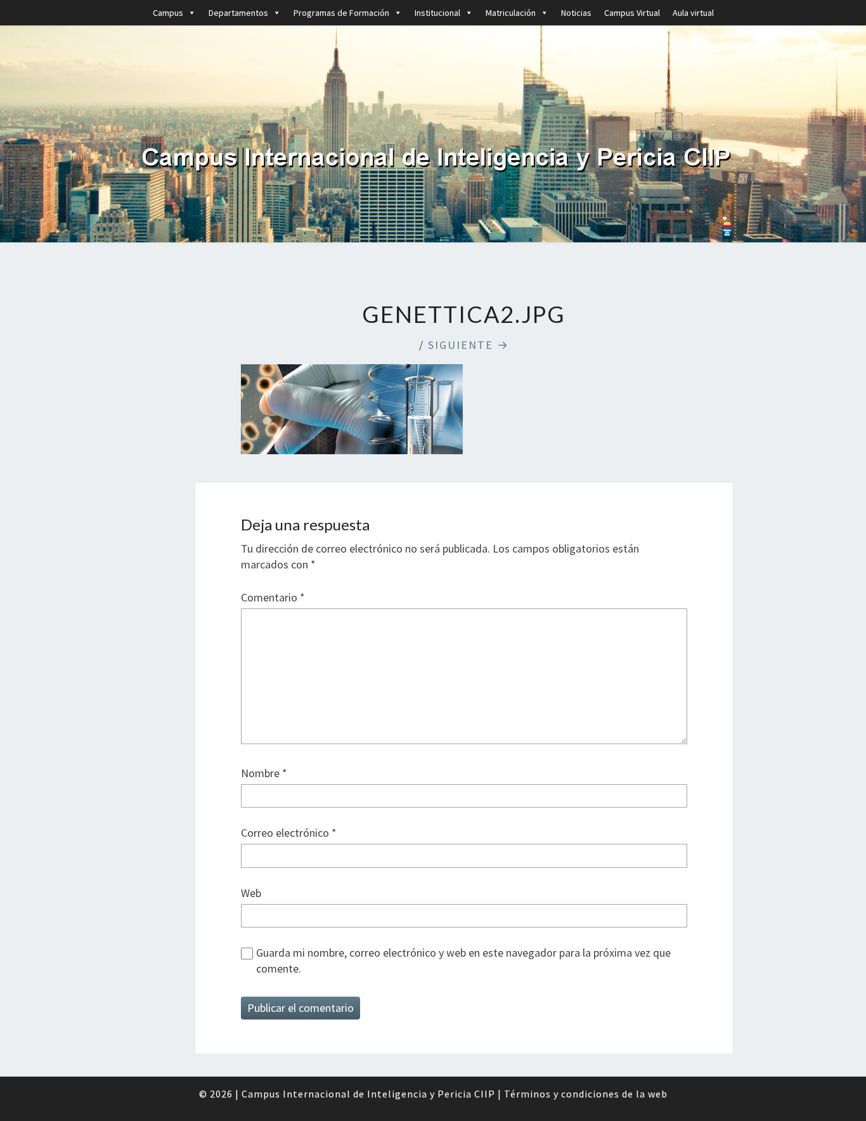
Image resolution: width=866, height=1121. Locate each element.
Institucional (437, 12)
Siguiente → (468, 345)
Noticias (576, 12)
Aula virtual (693, 12)
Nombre (264, 773)
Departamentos (238, 12)
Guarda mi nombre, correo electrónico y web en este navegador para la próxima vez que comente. (463, 960)
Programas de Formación (341, 12)
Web (251, 893)
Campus (168, 12)
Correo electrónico (289, 832)
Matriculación (511, 12)
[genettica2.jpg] (352, 413)
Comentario (273, 597)
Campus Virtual (632, 12)
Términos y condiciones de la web (586, 1093)
